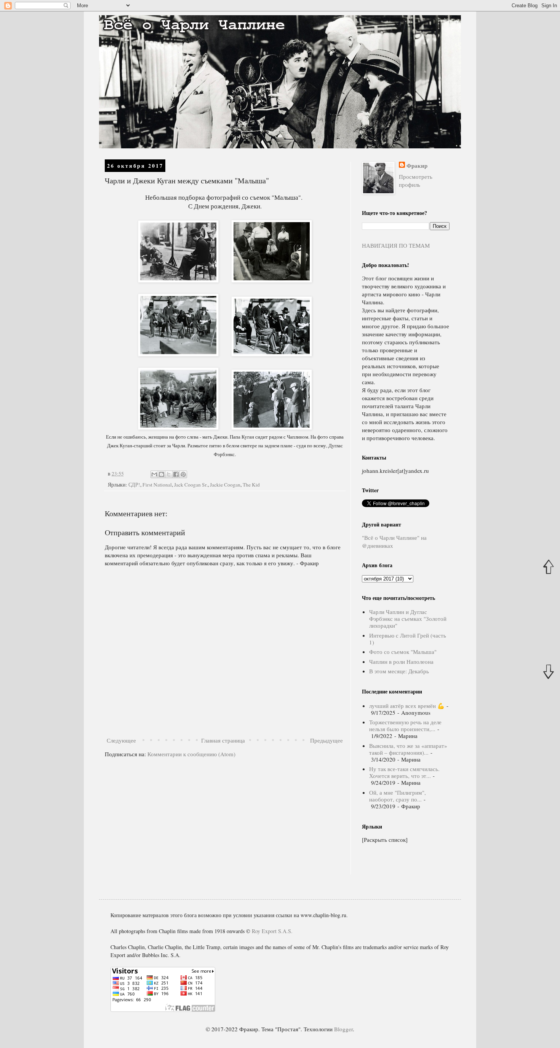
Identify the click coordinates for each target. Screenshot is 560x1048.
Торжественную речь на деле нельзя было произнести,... (405, 725)
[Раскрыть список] (385, 839)
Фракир (416, 166)
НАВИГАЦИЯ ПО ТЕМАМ (396, 245)
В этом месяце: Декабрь (399, 671)
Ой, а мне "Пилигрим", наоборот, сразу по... (397, 796)
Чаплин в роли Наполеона (401, 661)
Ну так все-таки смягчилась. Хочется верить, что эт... (404, 772)
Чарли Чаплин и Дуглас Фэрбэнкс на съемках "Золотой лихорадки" (407, 618)
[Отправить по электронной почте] (154, 474)
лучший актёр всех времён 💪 (407, 705)
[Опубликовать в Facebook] (176, 474)
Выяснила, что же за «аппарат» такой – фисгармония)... (408, 749)
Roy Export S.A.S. (272, 931)
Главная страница (223, 740)
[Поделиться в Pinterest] (183, 474)
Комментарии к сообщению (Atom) (191, 754)
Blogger (343, 1029)
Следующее (121, 740)
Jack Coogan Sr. (191, 484)
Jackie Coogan (225, 484)
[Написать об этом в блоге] (161, 474)
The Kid (251, 484)
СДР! (134, 484)
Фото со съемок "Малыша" (403, 651)
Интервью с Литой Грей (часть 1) (407, 638)
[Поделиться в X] (169, 474)
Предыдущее (326, 740)
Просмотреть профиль (415, 180)
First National (157, 484)
